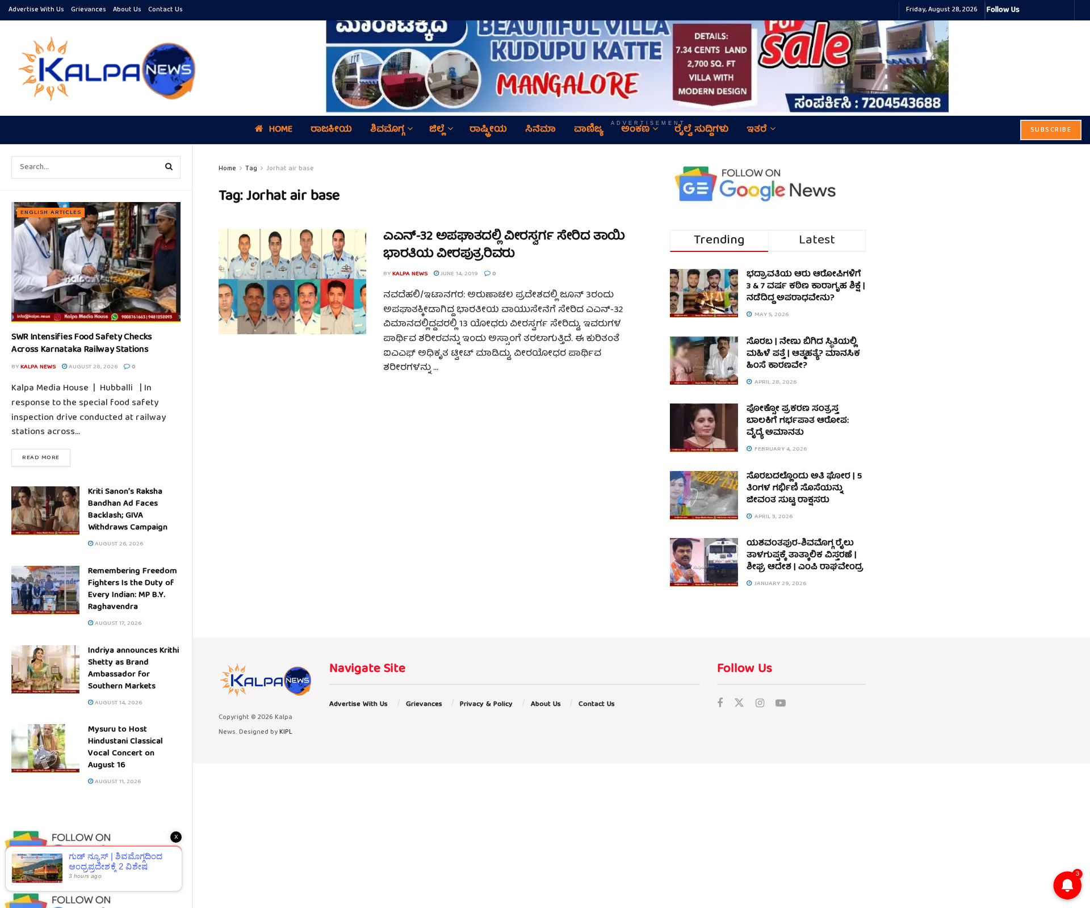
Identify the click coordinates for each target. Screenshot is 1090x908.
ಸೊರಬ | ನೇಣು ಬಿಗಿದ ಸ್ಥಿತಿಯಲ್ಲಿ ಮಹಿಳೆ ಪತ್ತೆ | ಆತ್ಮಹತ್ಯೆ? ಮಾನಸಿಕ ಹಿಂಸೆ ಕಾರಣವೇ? (803, 354)
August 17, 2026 (117, 623)
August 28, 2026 (92, 366)
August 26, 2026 (118, 544)
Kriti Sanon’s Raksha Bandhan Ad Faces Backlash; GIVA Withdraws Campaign (127, 510)
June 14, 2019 (458, 273)
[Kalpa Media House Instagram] (1043, 10)
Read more (46, 457)
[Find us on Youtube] (780, 704)
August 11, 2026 (117, 781)
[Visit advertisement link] (648, 60)
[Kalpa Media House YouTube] (1063, 10)
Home (227, 169)
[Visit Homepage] (104, 68)
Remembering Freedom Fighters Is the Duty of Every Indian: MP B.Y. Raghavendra (132, 589)
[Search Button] (169, 167)
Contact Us (165, 10)
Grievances (88, 10)
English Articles (50, 212)
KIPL (285, 732)
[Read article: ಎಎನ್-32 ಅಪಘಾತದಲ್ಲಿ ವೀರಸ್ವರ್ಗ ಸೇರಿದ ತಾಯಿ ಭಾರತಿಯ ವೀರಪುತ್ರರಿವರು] (292, 281)
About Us (127, 10)
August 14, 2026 (117, 702)
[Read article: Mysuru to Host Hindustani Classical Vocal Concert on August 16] (45, 748)
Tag (251, 169)
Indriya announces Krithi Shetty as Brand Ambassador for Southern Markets (133, 669)
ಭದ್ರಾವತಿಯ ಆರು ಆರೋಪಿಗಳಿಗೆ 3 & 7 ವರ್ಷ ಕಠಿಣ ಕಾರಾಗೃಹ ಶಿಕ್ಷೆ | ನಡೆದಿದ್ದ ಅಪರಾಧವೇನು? (806, 286)
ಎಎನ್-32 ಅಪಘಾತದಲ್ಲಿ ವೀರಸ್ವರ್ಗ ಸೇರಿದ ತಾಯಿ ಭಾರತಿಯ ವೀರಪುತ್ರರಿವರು (504, 246)
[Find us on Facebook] (720, 704)
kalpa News (38, 366)
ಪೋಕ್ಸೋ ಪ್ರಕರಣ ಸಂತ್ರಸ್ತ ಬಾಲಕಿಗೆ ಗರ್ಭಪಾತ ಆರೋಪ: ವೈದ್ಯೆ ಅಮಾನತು (798, 421)
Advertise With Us (36, 10)
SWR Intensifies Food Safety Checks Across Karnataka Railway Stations (81, 344)
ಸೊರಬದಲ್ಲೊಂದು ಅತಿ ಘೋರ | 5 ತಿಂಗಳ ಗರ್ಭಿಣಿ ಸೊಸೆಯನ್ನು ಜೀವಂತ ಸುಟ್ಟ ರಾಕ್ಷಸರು (804, 488)
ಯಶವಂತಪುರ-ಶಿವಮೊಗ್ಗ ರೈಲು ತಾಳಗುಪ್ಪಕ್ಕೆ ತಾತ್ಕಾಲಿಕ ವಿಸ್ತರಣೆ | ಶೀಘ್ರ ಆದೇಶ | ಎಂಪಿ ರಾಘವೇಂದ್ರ (805, 555)
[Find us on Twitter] (739, 704)
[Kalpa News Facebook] (1029, 10)
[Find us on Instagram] (760, 704)
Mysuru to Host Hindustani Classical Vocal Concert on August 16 (125, 747)
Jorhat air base (290, 169)
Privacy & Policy (486, 704)
